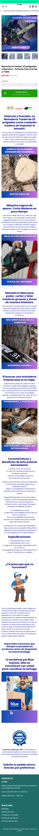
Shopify (27, 829)
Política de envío (8, 812)
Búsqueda (5, 809)
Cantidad (5, 81)
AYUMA (15, 829)
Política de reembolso (10, 818)
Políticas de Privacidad (10, 815)
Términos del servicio (9, 821)
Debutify (19, 830)
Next (35, 33)
